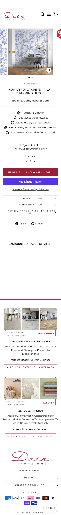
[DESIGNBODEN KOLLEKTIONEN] (30, 322)
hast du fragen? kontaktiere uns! (30, 212)
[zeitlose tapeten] (30, 391)
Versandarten (30, 205)
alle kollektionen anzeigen (31, 367)
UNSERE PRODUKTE (29, 485)
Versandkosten (39, 149)
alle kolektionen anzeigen (30, 436)
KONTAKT (30, 492)
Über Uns (29, 478)
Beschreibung (30, 198)
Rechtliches (29, 470)
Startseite (29, 83)
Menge (30, 156)
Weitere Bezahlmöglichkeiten (31, 189)
